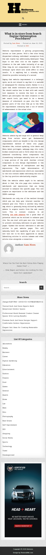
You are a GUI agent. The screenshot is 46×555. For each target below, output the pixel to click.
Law (3, 403)
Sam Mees (16, 43)
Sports (5, 442)
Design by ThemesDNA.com (23, 552)
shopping (6, 433)
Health (5, 395)
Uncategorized (8, 455)
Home (4, 399)
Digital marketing (9, 361)
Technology (7, 446)
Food (4, 382)
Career (5, 356)
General (5, 391)
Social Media (7, 438)
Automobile (7, 344)
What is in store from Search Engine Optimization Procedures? (23, 36)
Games (5, 386)
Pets (4, 412)
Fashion (5, 373)
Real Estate (7, 421)
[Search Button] (23, 18)
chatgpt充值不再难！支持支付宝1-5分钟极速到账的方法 (22, 302)
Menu (24, 25)
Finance (5, 378)
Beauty (5, 348)
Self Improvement (9, 425)
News (4, 408)
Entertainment (8, 369)
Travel (4, 450)
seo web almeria (17, 214)
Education (6, 365)
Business (5, 352)
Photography (7, 416)
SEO (27, 46)
